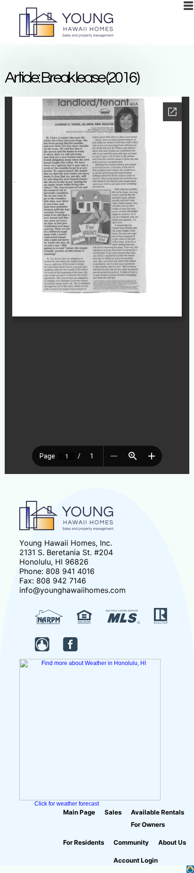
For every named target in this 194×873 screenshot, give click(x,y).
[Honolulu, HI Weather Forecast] (90, 798)
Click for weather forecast (66, 803)
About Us (172, 842)
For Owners (148, 824)
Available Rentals (157, 812)
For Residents (83, 842)
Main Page (79, 812)
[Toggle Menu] (188, 5)
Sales (113, 812)
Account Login (135, 860)
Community (131, 842)
